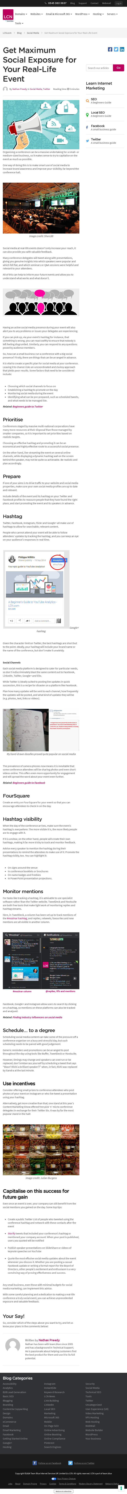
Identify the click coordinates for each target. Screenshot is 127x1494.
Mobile (48, 1421)
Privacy (43, 1483)
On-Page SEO (51, 1425)
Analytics (8, 1387)
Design (6, 1413)
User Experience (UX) (96, 1409)
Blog (72, 3)
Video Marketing (94, 1413)
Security (90, 1383)
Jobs (10, 1483)
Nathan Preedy (19, 89)
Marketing (49, 1413)
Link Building (51, 1400)
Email (6, 1425)
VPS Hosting (92, 1417)
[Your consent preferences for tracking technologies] (121, 1488)
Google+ (7, 1442)
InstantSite (50, 1387)
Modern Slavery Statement (91, 1483)
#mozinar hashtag (17, 918)
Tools (18, 23)
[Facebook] (110, 49)
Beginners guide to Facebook (29, 782)
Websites (35, 14)
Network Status (112, 1483)
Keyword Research (54, 1392)
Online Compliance (54, 1438)
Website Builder (94, 1430)
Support (83, 3)
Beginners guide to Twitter (28, 406)
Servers (111, 14)
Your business (93, 1438)
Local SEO (49, 1409)
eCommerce (9, 1421)
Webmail (106, 3)
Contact (94, 3)
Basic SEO (8, 1396)
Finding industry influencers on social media (37, 1017)
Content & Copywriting (15, 1409)
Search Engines (52, 1447)
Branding (8, 1404)
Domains (20, 14)
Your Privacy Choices (66, 1478)
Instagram (49, 1383)
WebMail (90, 1425)
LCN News (49, 1396)
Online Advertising (54, 1430)
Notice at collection (63, 1491)
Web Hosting (92, 1421)
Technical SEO (93, 1392)
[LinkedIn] (122, 49)
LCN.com (7, 32)
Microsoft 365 (51, 1417)
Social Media (33, 32)
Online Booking (52, 1434)
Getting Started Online (15, 1438)
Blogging (8, 1400)
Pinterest (49, 1442)
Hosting (97, 14)
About (17, 1483)
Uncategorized (93, 1404)
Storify (11, 1233)
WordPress (81, 14)
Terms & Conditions (67, 1483)
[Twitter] (116, 49)
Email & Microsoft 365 (58, 14)
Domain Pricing (30, 1483)
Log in (118, 3)
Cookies (52, 1483)
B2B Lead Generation (14, 1392)
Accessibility (9, 1383)
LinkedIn (49, 1404)
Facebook (8, 1434)
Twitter (46, 89)
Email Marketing (12, 1430)
